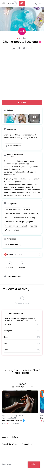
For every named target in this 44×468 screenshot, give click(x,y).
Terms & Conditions (9, 444)
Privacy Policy (27, 444)
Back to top (6, 464)
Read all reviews (14, 146)
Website (22, 268)
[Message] (24, 48)
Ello (22, 3)
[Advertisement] (22, 73)
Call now (9, 268)
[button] (40, 3)
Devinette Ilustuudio (12, 420)
